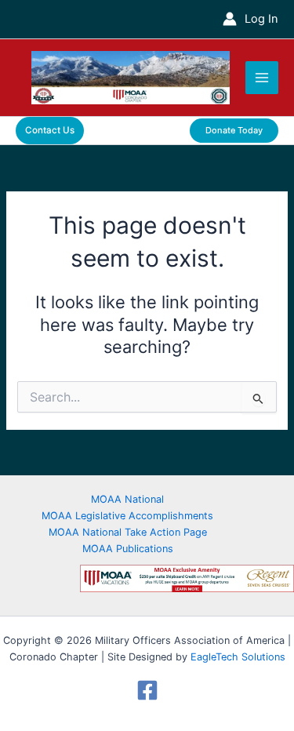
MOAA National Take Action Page (128, 532)
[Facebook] (147, 690)
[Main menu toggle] (261, 77)
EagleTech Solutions (238, 657)
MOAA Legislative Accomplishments (127, 516)
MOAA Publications (127, 549)
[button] (50, 131)
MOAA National (127, 499)
